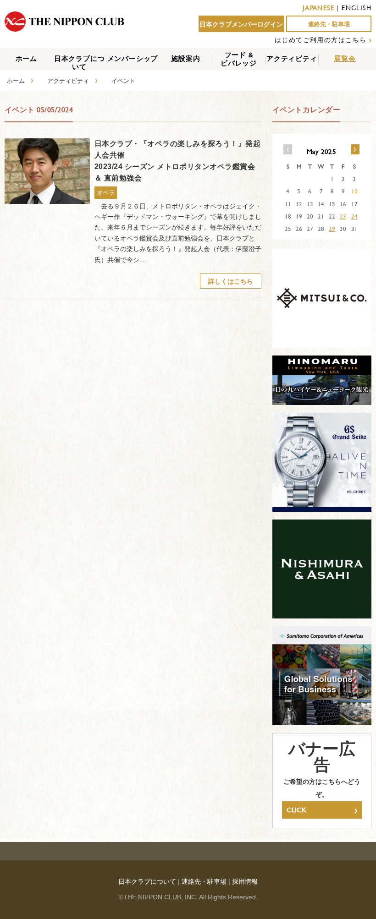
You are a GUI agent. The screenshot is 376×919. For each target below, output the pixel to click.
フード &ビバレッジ (239, 59)
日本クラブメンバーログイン (241, 24)
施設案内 (185, 58)
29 (332, 228)
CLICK (322, 810)
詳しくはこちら (230, 281)
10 (354, 191)
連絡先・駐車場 (329, 24)
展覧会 (344, 58)
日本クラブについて (79, 62)
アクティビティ (291, 58)
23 (343, 216)
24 (354, 216)
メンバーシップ (132, 58)
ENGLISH (356, 7)
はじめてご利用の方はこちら (320, 39)
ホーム (26, 58)
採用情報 (245, 881)
